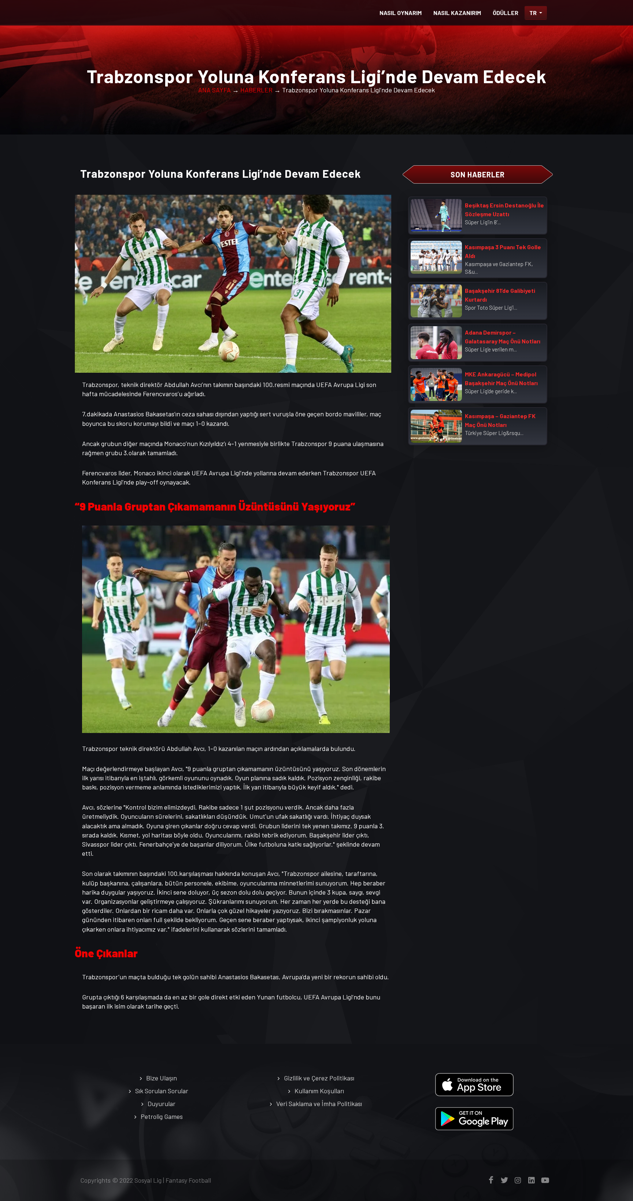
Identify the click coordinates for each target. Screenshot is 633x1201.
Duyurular (161, 1103)
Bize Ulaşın (161, 1078)
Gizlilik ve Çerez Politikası (319, 1078)
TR (533, 12)
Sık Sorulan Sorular (161, 1091)
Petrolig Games (162, 1116)
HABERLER (256, 90)
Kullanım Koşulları (319, 1091)
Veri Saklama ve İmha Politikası (319, 1103)
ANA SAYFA (214, 90)
